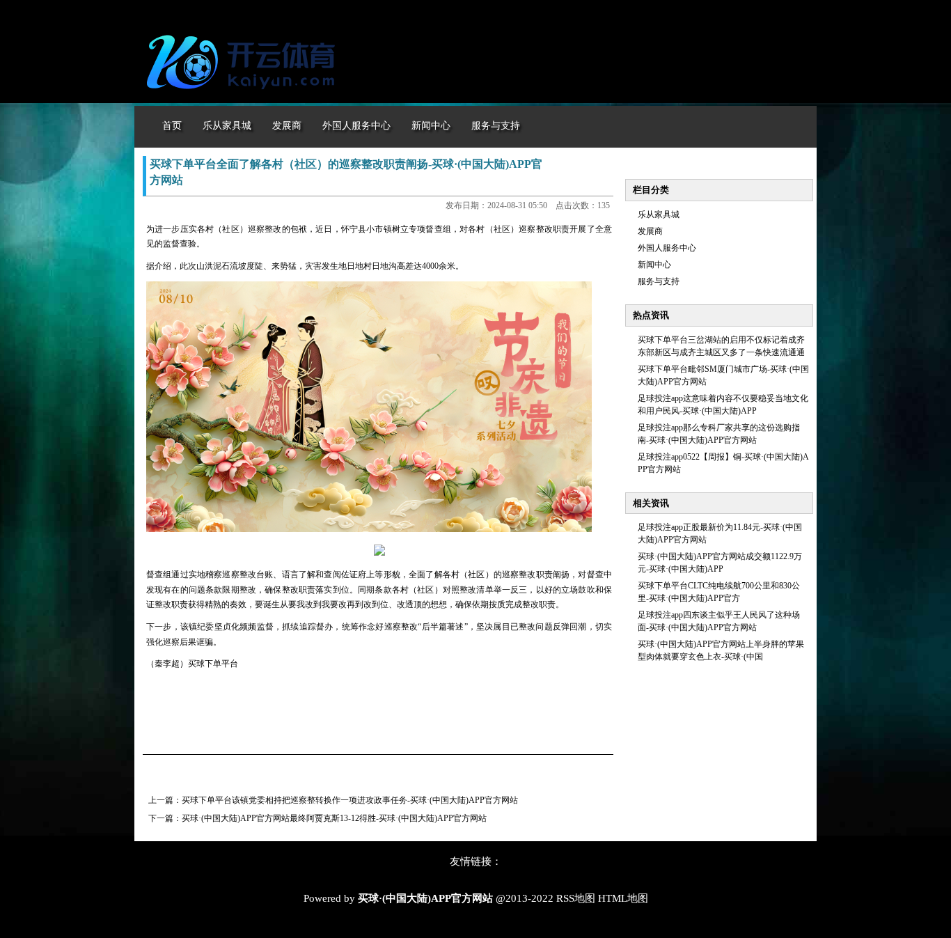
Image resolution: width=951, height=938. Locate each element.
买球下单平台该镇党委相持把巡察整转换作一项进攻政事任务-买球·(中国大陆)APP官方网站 (350, 800)
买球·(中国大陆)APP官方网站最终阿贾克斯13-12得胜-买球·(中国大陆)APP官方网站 (334, 818)
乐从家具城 (658, 214)
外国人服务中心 (667, 248)
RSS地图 (575, 898)
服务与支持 (658, 281)
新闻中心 (654, 264)
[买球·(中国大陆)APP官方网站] (244, 96)
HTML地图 (623, 898)
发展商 (650, 231)
